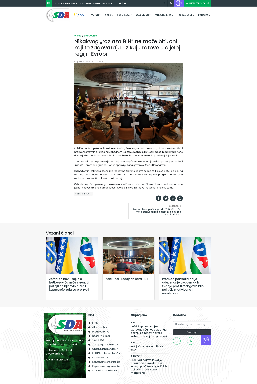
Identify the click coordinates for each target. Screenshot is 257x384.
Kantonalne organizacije (106, 362)
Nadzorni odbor (101, 336)
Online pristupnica (195, 3)
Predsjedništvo (100, 331)
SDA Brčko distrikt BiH (104, 370)
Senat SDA (98, 340)
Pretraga (192, 332)
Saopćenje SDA (82, 194)
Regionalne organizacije (106, 366)
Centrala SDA (100, 357)
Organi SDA (123, 15)
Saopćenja (90, 35)
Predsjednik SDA (164, 15)
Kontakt (203, 15)
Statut (95, 323)
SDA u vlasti (142, 15)
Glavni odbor (99, 327)
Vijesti (95, 15)
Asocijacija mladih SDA (105, 344)
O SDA (108, 15)
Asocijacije (185, 15)
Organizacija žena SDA (105, 349)
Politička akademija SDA (106, 353)
